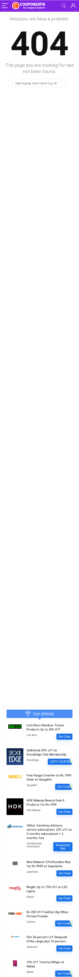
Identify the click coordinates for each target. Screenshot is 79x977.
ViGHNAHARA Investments (34, 845)
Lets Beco (32, 735)
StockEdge (33, 760)
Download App (63, 846)
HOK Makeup (34, 810)
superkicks (32, 871)
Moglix (30, 896)
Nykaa (30, 972)
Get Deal (64, 736)
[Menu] (5, 5)
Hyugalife (32, 785)
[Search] (64, 5)
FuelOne (31, 921)
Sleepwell (32, 946)
